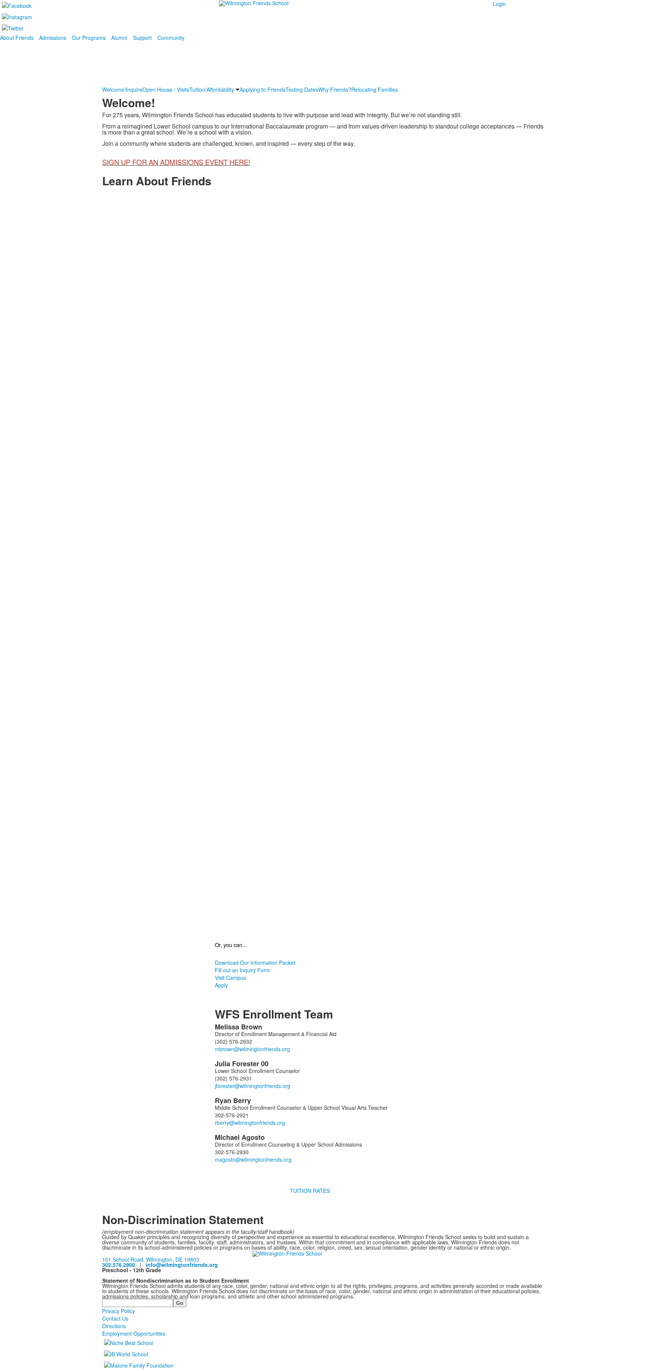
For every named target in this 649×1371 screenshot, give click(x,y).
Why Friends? (334, 89)
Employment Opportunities (133, 1333)
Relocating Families (374, 89)
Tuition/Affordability (211, 89)
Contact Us (115, 1318)
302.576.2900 (118, 1264)
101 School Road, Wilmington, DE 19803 (150, 1259)
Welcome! (114, 89)
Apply (221, 985)
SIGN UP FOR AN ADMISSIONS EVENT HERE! (176, 162)
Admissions (52, 37)
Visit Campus (230, 977)
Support (142, 37)
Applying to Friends (262, 89)
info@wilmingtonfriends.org (182, 1264)
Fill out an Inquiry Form (242, 970)
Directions (114, 1326)
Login (499, 4)
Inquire (134, 89)
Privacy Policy (118, 1311)
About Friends (16, 37)
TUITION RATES (310, 1190)
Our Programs (89, 37)
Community (170, 37)
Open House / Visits (165, 89)
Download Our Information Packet (255, 962)
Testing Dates (301, 89)
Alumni (119, 37)
